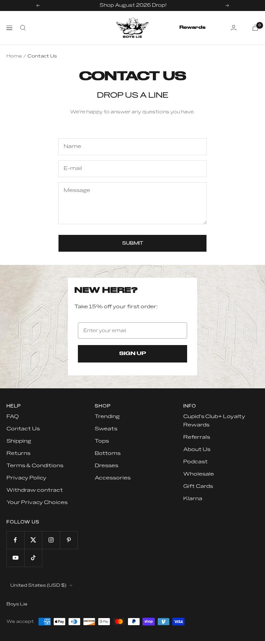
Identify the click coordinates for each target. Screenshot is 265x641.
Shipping (18, 441)
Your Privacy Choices (37, 502)
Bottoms (108, 453)
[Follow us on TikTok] (33, 558)
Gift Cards (198, 486)
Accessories (113, 478)
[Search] (23, 28)
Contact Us (23, 429)
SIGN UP (132, 354)
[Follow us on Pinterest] (69, 540)
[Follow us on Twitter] (33, 540)
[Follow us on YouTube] (15, 558)
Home (14, 56)
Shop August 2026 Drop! (133, 5)
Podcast (195, 462)
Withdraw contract (34, 490)
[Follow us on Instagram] (51, 540)
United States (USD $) (38, 585)
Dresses (106, 465)
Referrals (196, 437)
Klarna (192, 498)
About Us (196, 449)
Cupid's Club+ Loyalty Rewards (214, 421)
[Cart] (255, 28)
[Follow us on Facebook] (15, 540)
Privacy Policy (26, 478)
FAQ (12, 416)
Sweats (106, 429)
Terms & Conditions (34, 465)
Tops (102, 441)
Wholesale (198, 474)
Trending (107, 416)
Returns (18, 453)
